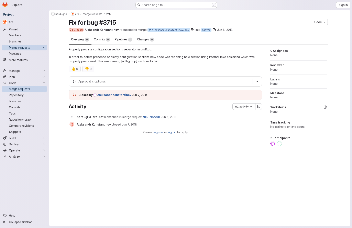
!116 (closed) (151, 117)
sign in (172, 132)
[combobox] (243, 106)
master (206, 30)
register (158, 132)
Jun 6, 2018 (225, 29)
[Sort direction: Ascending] (258, 106)
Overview (79, 39)
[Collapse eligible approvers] (256, 81)
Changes (145, 39)
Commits (101, 39)
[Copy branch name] (192, 29)
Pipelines (123, 39)
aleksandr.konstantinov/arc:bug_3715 (170, 30)
